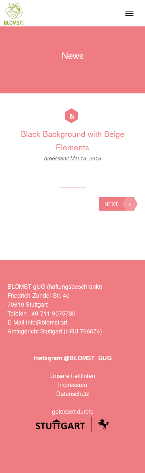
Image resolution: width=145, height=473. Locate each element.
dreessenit (57, 158)
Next (111, 204)
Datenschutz (72, 393)
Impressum (72, 384)
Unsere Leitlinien (72, 375)
